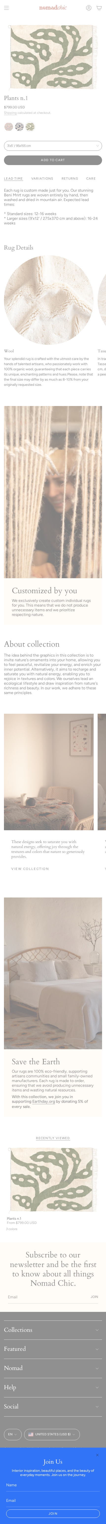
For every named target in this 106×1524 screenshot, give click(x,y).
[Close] (97, 1455)
